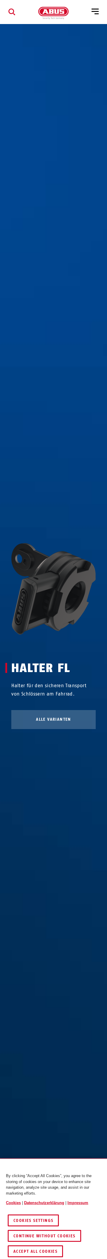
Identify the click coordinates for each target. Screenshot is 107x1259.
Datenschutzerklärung (44, 1203)
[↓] (64, 646)
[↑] (42, 646)
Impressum (77, 1203)
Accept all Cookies (35, 1251)
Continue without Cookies (44, 1236)
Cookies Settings (33, 1220)
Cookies (13, 1203)
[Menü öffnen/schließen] (95, 12)
